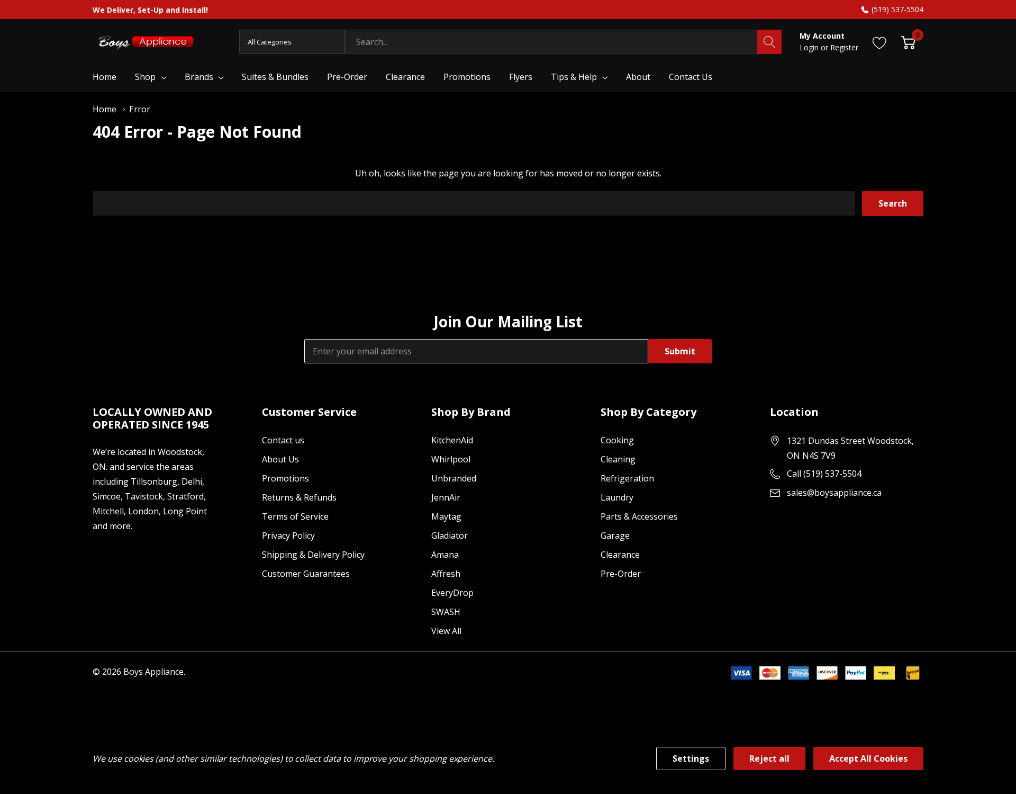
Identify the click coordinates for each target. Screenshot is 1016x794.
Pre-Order (621, 573)
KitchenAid (452, 440)
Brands (199, 77)
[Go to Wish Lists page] (880, 41)
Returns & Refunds (299, 497)
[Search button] (769, 42)
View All (446, 631)
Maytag (446, 516)
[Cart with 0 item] (908, 41)
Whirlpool (450, 459)
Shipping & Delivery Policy (313, 554)
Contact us (283, 440)
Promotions (285, 478)
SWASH (445, 612)
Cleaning (618, 459)
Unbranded (453, 478)
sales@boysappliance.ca (834, 492)
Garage (615, 535)
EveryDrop (452, 593)
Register (844, 47)
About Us (280, 459)
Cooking (617, 440)
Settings (691, 758)
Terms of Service (295, 516)
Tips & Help (574, 77)
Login (810, 47)
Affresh (445, 573)
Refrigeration (627, 478)
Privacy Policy (288, 535)
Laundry (617, 497)
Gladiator (449, 535)
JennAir (445, 497)
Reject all (769, 758)
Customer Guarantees (306, 573)
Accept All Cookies (868, 758)
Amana (445, 554)
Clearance (620, 554)
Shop (145, 77)
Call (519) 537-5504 (824, 473)
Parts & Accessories (639, 516)
